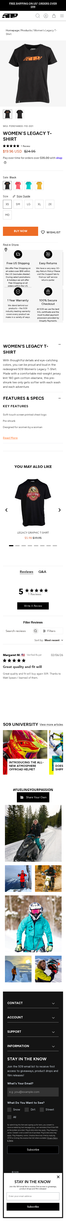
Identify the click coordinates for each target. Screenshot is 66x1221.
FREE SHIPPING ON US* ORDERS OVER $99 (33, 5)
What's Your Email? (20, 1083)
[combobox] (48, 640)
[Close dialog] (58, 1176)
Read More (10, 438)
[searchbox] (17, 630)
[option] (33, 73)
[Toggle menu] (62, 16)
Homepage (13, 30)
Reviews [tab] (26, 572)
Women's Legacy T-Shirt (25, 349)
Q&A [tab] (42, 572)
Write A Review (33, 605)
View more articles (51, 724)
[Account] (46, 16)
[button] (33, 833)
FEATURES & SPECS (23, 398)
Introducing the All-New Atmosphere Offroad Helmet (26, 766)
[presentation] (18, 268)
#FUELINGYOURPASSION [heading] (33, 789)
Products (26, 30)
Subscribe (33, 1149)
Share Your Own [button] (36, 797)
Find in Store (11, 245)
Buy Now (20, 231)
